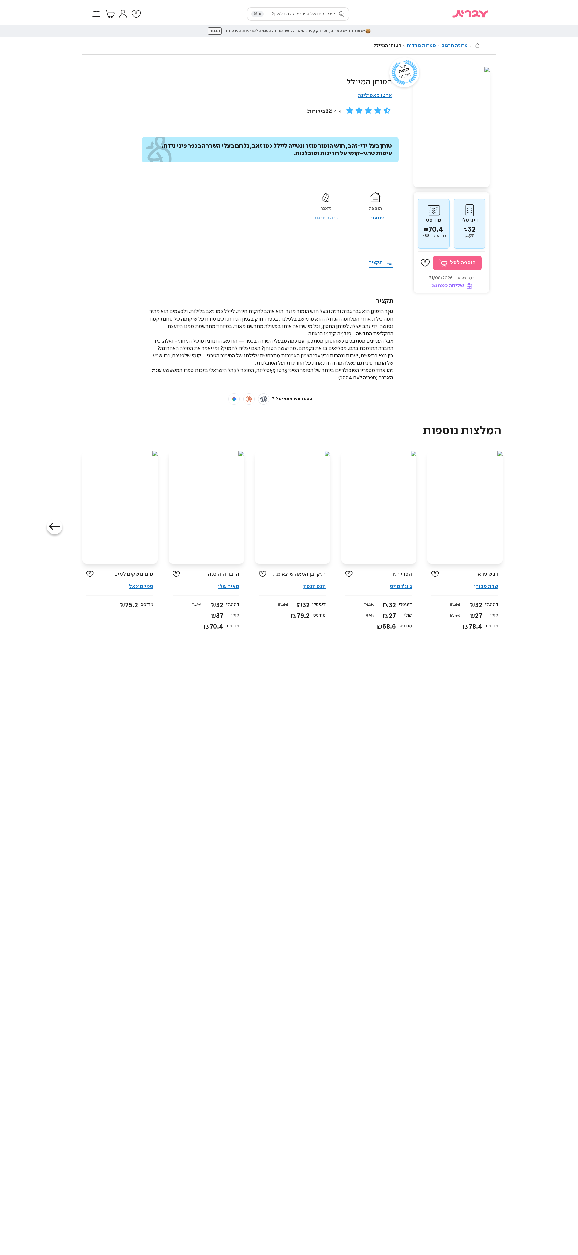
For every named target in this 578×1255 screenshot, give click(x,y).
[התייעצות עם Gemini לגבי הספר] (234, 399)
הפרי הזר (401, 574)
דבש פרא (488, 574)
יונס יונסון (314, 586)
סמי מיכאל (141, 586)
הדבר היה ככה (223, 574)
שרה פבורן (486, 586)
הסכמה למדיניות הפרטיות (248, 31)
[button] (96, 14)
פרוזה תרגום (454, 45)
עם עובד (375, 218)
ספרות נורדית (421, 45)
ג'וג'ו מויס (401, 586)
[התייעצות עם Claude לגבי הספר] (249, 399)
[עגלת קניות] (109, 14)
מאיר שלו (228, 586)
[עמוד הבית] (477, 45)
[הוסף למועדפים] (425, 263)
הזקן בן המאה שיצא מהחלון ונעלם (298, 574)
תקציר (376, 262)
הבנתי (214, 31)
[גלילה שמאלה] (54, 526)
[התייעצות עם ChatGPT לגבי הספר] (263, 399)
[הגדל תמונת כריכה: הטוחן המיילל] (451, 127)
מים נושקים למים (133, 574)
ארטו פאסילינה (375, 95)
